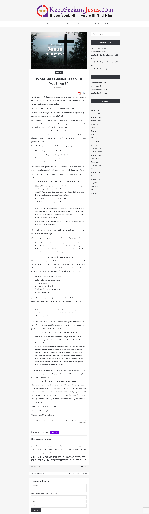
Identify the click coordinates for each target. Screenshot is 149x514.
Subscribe (70, 24)
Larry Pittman (37, 466)
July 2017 (94, 183)
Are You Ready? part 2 (99, 86)
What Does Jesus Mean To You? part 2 (77, 473)
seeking (84, 420)
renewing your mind (77, 420)
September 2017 (96, 176)
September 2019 (96, 121)
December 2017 (96, 165)
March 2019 (95, 138)
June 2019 (94, 131)
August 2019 (95, 124)
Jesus (53, 420)
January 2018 (95, 162)
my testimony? (47, 439)
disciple (44, 420)
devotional (59, 72)
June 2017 (94, 186)
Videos (107, 24)
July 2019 (94, 127)
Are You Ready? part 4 (99, 69)
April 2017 (94, 193)
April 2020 (95, 107)
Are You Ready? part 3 (99, 89)
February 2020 (96, 114)
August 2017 (95, 179)
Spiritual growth (83, 422)
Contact (61, 24)
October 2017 (95, 172)
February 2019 (96, 141)
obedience (64, 420)
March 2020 (95, 110)
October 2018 (96, 155)
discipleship (49, 420)
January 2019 (95, 145)
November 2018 (96, 152)
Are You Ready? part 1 (99, 83)
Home (41, 24)
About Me (50, 24)
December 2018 (96, 148)
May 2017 (94, 189)
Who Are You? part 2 (98, 51)
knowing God (58, 420)
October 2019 (96, 117)
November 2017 (96, 169)
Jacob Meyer (42, 415)
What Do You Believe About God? (39, 473)
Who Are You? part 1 (98, 48)
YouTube (98, 24)
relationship (69, 420)
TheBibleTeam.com (84, 24)
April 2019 (94, 134)
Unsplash (52, 415)
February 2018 (96, 158)
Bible (40, 420)
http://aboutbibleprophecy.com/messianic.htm (48, 411)
